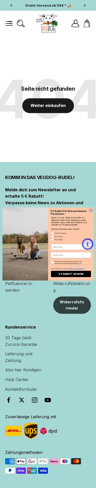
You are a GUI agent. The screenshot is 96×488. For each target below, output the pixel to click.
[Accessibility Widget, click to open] (87, 244)
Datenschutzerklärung (76, 268)
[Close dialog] (91, 210)
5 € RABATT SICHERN (70, 274)
